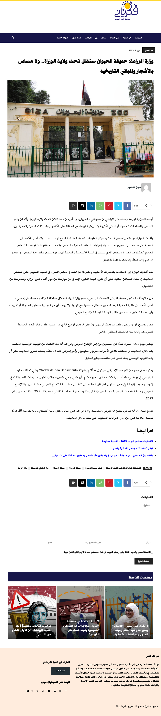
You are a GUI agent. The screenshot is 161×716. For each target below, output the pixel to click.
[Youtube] (28, 691)
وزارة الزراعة (22, 468)
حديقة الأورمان (75, 468)
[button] (12, 38)
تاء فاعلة (88, 38)
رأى (96, 38)
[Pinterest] (109, 206)
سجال (104, 38)
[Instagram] (60, 691)
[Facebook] (127, 206)
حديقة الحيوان (59, 468)
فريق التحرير (134, 187)
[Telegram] (49, 691)
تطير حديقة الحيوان (93, 468)
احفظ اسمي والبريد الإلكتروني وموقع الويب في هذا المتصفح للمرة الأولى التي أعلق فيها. (106, 552)
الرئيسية (138, 38)
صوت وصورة (76, 38)
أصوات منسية (62, 38)
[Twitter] (118, 206)
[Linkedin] (91, 206)
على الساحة (114, 38)
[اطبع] (73, 206)
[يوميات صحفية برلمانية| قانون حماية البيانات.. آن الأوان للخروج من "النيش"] (32, 612)
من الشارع (127, 38)
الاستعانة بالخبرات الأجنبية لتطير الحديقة (123, 468)
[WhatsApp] (100, 206)
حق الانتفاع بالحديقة (40, 468)
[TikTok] (43, 691)
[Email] (82, 206)
